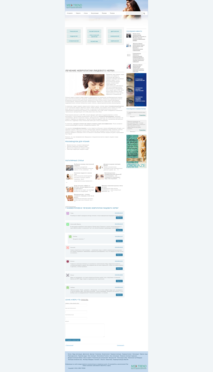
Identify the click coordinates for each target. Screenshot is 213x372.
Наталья (132, 131)
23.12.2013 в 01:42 (119, 212)
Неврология (115, 41)
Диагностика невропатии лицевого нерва (78, 147)
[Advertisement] (84, 56)
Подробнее (142, 115)
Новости (78, 13)
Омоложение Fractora (103, 356)
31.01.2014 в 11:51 (119, 261)
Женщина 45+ (112, 357)
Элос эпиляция (92, 356)
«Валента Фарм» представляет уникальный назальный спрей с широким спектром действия (138, 68)
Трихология (74, 31)
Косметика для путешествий (100, 357)
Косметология (94, 31)
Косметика (94, 41)
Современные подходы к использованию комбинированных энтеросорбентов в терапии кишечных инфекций (138, 57)
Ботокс (70, 354)
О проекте (70, 13)
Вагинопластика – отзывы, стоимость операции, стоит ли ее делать (84, 196)
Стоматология (74, 41)
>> (91, 169)
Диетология (115, 31)
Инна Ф (132, 116)
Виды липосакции (77, 354)
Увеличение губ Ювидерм (135, 357)
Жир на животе (87, 357)
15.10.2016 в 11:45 (119, 287)
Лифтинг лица (143, 354)
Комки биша (109, 359)
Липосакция (135, 354)
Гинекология (114, 36)
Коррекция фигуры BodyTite (120, 359)
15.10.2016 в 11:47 (119, 236)
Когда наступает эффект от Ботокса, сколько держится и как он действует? (84, 187)
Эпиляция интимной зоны (75, 359)
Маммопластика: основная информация (78, 145)
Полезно (112, 13)
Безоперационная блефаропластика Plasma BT (113, 173)
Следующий (120, 345)
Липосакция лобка (122, 357)
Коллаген (97, 359)
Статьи (86, 13)
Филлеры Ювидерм (88, 359)
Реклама (104, 13)
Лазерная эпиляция (115, 354)
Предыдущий (69, 345)
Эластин (102, 359)
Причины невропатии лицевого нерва (77, 146)
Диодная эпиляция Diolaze (75, 357)
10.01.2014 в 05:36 (119, 247)
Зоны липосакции (114, 356)
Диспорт (92, 354)
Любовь (84, 300)
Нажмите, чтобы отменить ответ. (72, 303)
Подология (73, 36)
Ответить (119, 217)
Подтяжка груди (82, 356)
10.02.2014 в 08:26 (119, 274)
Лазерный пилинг (127, 354)
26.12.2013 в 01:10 (119, 223)
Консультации (95, 13)
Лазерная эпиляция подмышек (128, 356)
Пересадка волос (72, 356)
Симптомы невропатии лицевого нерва (77, 149)
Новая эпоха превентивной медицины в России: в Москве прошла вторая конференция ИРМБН (139, 37)
